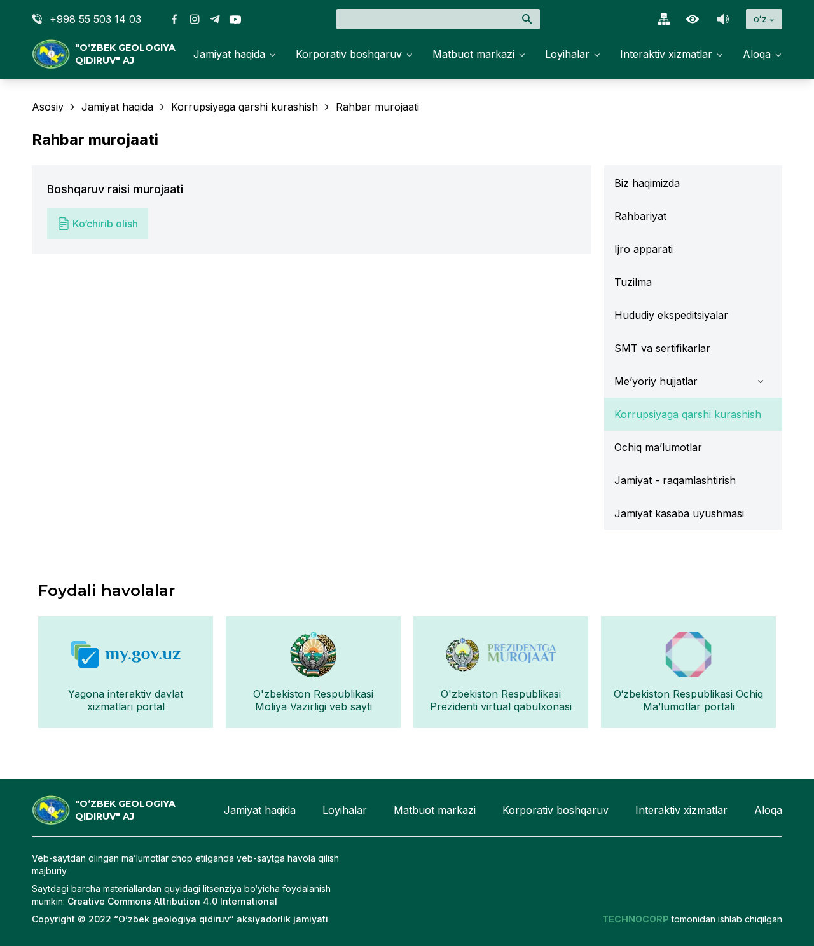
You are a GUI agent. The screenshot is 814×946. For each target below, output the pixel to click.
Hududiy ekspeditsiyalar (671, 315)
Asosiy (48, 106)
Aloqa (757, 54)
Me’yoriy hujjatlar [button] (656, 381)
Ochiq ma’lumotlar (658, 447)
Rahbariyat (640, 216)
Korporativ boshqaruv (349, 54)
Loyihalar (567, 54)
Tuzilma (633, 282)
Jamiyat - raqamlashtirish (675, 480)
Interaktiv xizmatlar (666, 54)
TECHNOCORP (635, 919)
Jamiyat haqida (229, 54)
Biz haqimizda (647, 183)
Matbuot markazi (473, 54)
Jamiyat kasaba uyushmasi (679, 513)
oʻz (760, 18)
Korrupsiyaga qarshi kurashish (687, 414)
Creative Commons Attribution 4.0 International (172, 901)
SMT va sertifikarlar (662, 348)
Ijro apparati (643, 249)
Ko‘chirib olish (105, 223)
